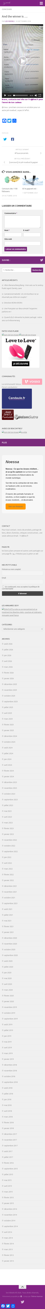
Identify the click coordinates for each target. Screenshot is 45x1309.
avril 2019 (8, 1047)
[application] (22, 61)
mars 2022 (8, 869)
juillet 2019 (8, 1030)
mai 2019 (8, 1042)
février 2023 (9, 828)
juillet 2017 (8, 1157)
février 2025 (9, 725)
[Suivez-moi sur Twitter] (41, 260)
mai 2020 (8, 978)
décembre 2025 (10, 684)
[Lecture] (5, 95)
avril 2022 (8, 863)
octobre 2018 (9, 1076)
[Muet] (36, 95)
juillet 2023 (8, 805)
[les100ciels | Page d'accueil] (9, 3)
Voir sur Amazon (15, 506)
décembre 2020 (10, 938)
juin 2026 (7, 655)
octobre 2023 (9, 794)
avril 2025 (8, 713)
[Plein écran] (40, 95)
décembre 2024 (10, 736)
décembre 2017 (10, 1134)
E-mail (26, 230)
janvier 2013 (9, 1261)
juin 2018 (7, 1099)
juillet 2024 (8, 753)
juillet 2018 (8, 1094)
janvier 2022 (9, 880)
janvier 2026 (9, 678)
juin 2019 (7, 1036)
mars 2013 (8, 1249)
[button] (23, 61)
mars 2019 (8, 1053)
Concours (7, 9)
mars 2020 (8, 990)
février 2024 (9, 771)
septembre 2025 (11, 701)
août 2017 (8, 1151)
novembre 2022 (10, 840)
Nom (7, 230)
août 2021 (8, 909)
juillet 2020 (8, 967)
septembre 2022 (11, 851)
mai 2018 (8, 1105)
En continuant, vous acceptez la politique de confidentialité (21, 588)
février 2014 (9, 1244)
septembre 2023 (11, 799)
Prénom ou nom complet (11, 569)
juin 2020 (7, 973)
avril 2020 (8, 984)
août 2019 (8, 1024)
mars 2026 (8, 667)
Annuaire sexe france (10, 615)
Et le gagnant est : (29, 189)
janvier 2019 (9, 1059)
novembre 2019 (10, 1007)
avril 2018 (8, 1111)
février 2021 (9, 926)
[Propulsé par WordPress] (21, 1296)
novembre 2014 (10, 1215)
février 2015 (9, 1197)
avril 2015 (8, 1186)
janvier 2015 (9, 1203)
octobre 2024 (9, 742)
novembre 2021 (10, 892)
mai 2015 (8, 1180)
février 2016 (9, 1163)
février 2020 (9, 996)
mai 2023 (8, 811)
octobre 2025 (9, 696)
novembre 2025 (10, 690)
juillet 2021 (8, 915)
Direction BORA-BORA (13, 303)
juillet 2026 (8, 650)
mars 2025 (8, 719)
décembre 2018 (10, 1065)
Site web (8, 239)
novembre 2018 (10, 1071)
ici (14, 554)
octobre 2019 (9, 1013)
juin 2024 (7, 759)
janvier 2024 (9, 776)
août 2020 (8, 961)
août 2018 (8, 1088)
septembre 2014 (11, 1226)
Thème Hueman (37, 1296)
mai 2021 (8, 921)
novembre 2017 (10, 1140)
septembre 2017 (11, 1146)
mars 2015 (8, 1192)
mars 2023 (8, 823)
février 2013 (9, 1255)
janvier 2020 (9, 1001)
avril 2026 (8, 661)
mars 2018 (8, 1117)
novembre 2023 (10, 788)
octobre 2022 (9, 846)
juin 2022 (7, 857)
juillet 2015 (8, 1174)
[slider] (20, 95)
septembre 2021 (11, 903)
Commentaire (10, 213)
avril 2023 (8, 817)
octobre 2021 (9, 898)
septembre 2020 (11, 955)
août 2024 (8, 748)
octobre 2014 (9, 1220)
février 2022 (9, 874)
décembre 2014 (10, 1209)
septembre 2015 (11, 1169)
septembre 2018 (11, 1082)
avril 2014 (8, 1232)
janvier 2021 (9, 932)
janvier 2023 (9, 834)
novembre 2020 (10, 944)
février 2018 (9, 1122)
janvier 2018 (9, 1128)
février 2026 (9, 673)
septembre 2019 (11, 1019)
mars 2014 (8, 1238)
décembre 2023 (10, 782)
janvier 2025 (9, 730)
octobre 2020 (9, 949)
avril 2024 (8, 765)
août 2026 (8, 644)
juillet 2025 (8, 707)
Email (4, 578)
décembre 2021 (10, 886)
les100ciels (9, 21)
